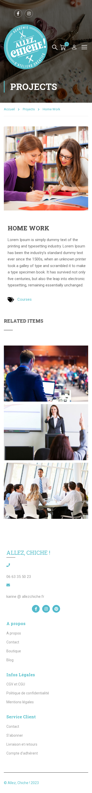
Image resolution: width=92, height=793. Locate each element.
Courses (24, 299)
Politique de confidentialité (27, 693)
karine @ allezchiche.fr (25, 596)
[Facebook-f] (36, 609)
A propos (13, 633)
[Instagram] (46, 609)
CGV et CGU (15, 684)
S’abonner (14, 735)
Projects (29, 109)
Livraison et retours (21, 744)
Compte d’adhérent (22, 753)
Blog (10, 660)
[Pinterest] (56, 609)
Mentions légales (20, 702)
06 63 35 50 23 (18, 576)
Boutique (13, 651)
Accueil (9, 109)
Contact (12, 642)
